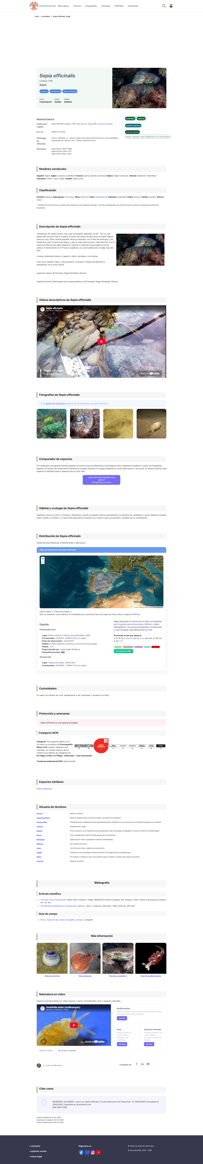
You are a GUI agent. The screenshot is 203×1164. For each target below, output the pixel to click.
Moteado (41, 839)
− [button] (43, 562)
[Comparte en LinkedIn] (142, 1065)
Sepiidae (152, 197)
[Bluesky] (87, 1152)
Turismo (77, 6)
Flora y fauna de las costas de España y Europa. (61, 920)
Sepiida (137, 197)
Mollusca (84, 197)
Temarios (106, 6)
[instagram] (93, 1152)
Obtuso (40, 844)
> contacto (34, 1146)
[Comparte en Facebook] (137, 1065)
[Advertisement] (101, 41)
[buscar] (164, 5)
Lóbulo (40, 826)
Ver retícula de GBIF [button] (123, 651)
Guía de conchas (132, 132)
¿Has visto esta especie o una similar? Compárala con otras (101, 479)
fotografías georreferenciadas (130, 624)
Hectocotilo (42, 822)
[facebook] (81, 1152)
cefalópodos (55, 91)
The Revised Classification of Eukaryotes (58, 906)
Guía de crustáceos (118, 976)
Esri (147, 607)
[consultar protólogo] (105, 124)
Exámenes (133, 6)
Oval (39, 848)
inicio (37, 16)
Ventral (40, 861)
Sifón (39, 857)
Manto (40, 831)
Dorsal (40, 813)
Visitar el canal (45, 1050)
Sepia (39, 200)
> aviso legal (35, 1156)
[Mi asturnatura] (171, 5)
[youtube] (98, 1152)
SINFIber (119, 6)
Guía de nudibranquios (151, 976)
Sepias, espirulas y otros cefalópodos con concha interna (148, 137)
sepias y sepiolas (69, 91)
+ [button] (43, 558)
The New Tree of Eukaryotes (53, 900)
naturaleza (46, 16)
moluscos (44, 91)
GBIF (150, 630)
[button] (63, 652)
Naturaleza (63, 6)
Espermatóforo (43, 818)
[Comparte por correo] (148, 1065)
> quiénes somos (38, 1151)
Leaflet (136, 607)
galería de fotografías (55, 403)
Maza (39, 835)
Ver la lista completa (67, 1050)
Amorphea (69, 197)
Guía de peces (85, 976)
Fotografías (91, 6)
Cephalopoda (101, 197)
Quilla (39, 852)
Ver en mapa (79, 638)
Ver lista (122, 1018)
